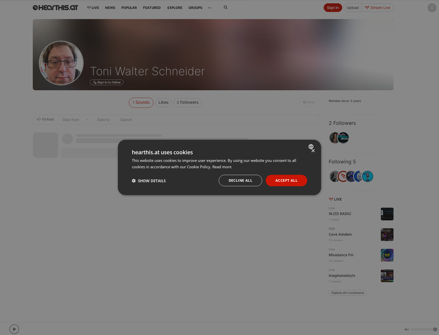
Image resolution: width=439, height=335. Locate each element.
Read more (221, 166)
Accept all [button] (286, 180)
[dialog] (219, 167)
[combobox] (311, 146)
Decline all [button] (240, 180)
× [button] (313, 151)
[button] (149, 181)
